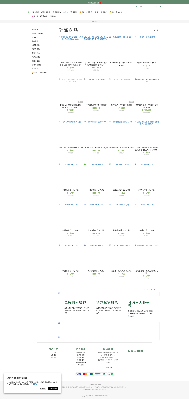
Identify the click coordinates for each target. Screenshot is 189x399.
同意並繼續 (53, 388)
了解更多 (34, 384)
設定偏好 (43, 388)
